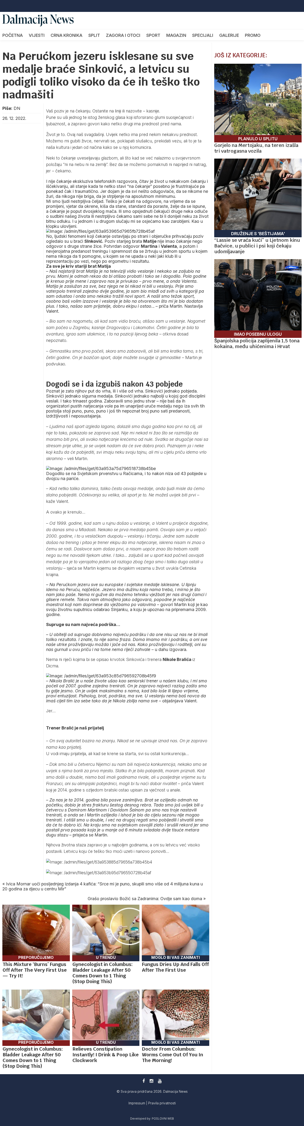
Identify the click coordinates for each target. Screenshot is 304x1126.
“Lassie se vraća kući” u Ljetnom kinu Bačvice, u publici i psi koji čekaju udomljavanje (257, 246)
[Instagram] (151, 1080)
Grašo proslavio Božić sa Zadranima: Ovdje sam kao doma (145, 898)
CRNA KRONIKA (66, 35)
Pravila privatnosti (162, 1103)
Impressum (137, 1103)
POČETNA (12, 35)
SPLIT (94, 35)
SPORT (153, 35)
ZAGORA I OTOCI (123, 35)
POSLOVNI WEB (163, 1118)
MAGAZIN (176, 35)
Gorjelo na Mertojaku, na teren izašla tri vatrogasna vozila (256, 148)
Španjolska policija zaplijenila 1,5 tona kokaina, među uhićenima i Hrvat (256, 343)
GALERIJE (229, 35)
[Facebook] (143, 1080)
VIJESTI (37, 35)
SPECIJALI (202, 35)
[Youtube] (160, 1080)
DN (17, 108)
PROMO (253, 35)
